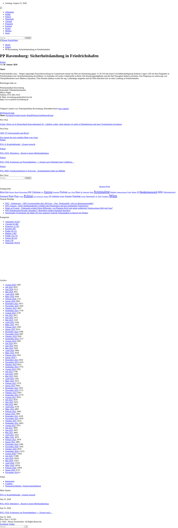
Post (34, 196)
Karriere (8, 26)
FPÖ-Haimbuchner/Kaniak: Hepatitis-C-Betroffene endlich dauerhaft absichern (37, 210)
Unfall (11, 113)
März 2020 (9, 465)
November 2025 (12, 306)
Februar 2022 (10, 411)
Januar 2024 (10, 357)
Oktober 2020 (11, 449)
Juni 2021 (9, 430)
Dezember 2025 (11, 303)
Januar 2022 (10, 414)
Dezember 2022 (11, 388)
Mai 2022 (9, 404)
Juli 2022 (9, 400)
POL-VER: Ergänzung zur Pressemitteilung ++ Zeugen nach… (26, 512)
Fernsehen (56, 192)
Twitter (11, 524)
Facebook (4, 524)
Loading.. (9, 484)
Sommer (68, 196)
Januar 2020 (10, 470)
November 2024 (12, 334)
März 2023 (9, 381)
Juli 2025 (9, 315)
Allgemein (9, 12)
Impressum (9, 481)
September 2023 (12, 367)
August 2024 (10, 341)
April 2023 (9, 378)
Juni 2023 (9, 374)
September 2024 (12, 339)
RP (50, 196)
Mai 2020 (9, 461)
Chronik (8, 21)
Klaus (92, 192)
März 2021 (9, 437)
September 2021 (12, 423)
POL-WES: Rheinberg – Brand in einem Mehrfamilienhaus (24, 504)
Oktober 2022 (11, 393)
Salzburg (55, 196)
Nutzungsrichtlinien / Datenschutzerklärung (23, 486)
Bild (7, 192)
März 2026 (9, 296)
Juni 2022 (9, 402)
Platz (16, 196)
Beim (2, 192)
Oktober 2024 (11, 336)
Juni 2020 (9, 458)
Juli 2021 (9, 428)
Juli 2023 (9, 371)
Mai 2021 (9, 432)
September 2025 (12, 310)
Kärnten (113, 192)
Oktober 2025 (11, 308)
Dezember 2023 (11, 360)
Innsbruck (86, 192)
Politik (8, 14)
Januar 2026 (10, 301)
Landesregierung (122, 192)
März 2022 (9, 409)
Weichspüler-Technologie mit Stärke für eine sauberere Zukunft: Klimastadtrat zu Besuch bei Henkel (46, 213)
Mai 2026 (9, 292)
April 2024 (9, 350)
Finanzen (9, 24)
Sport (7, 33)
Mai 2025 (9, 320)
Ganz (69, 192)
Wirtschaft (9, 19)
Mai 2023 (9, 376)
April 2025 (9, 322)
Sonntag (76, 196)
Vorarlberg (105, 196)
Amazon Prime (104, 187)
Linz (129, 192)
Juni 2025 (9, 318)
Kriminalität (102, 192)
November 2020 (12, 447)
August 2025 (10, 313)
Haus (77, 192)
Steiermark (90, 196)
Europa (48, 192)
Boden (11, 192)
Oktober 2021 (11, 421)
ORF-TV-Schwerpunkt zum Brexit (14, 133)
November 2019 (12, 472)
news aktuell (63, 109)
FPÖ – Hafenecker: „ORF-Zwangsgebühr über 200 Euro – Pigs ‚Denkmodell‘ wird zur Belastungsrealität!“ (49, 203)
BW (1, 113)
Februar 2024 (10, 355)
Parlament (4, 196)
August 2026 (10, 285)
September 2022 (12, 395)
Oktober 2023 (11, 364)
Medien (8, 31)
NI (138, 192)
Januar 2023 (10, 386)
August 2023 (10, 369)
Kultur (8, 28)
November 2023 (12, 362)
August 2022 (10, 397)
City (42, 192)
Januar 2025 (10, 329)
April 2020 (9, 463)
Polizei (8, 17)
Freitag (63, 192)
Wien (113, 196)
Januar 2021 (10, 442)
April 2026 (9, 294)
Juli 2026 (9, 287)
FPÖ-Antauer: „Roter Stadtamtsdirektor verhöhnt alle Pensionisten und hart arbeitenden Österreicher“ (47, 206)
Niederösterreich (148, 192)
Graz (73, 192)
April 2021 (9, 435)
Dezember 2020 (11, 444)
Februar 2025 (10, 327)
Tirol (100, 196)
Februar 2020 (10, 468)
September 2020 (12, 451)
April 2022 (9, 407)
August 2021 (10, 425)
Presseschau (40, 196)
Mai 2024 (9, 348)
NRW (160, 192)
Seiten (62, 196)
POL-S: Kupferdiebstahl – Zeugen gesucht (17, 495)
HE (82, 192)
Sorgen (83, 196)
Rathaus (46, 196)
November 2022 (12, 390)
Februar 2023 (10, 383)
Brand (16, 192)
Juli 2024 (9, 343)
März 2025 (9, 325)
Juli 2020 (9, 456)
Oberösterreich (170, 192)
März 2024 (9, 353)
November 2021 (12, 418)
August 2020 (10, 454)
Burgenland (23, 192)
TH (96, 196)
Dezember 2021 (11, 416)
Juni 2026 (9, 289)
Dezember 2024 (11, 332)
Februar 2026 (10, 299)
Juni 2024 (9, 346)
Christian (36, 192)
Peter (11, 196)
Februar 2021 (10, 439)
